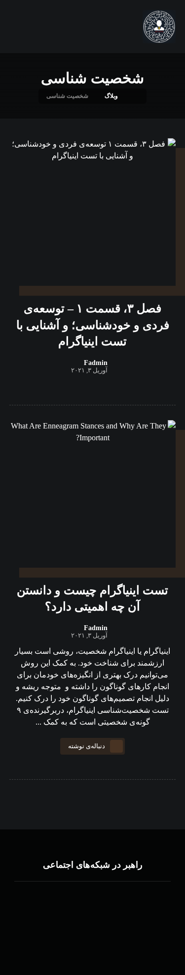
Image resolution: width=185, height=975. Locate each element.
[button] (132, 911)
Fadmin (96, 363)
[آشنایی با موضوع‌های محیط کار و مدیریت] (159, 26)
